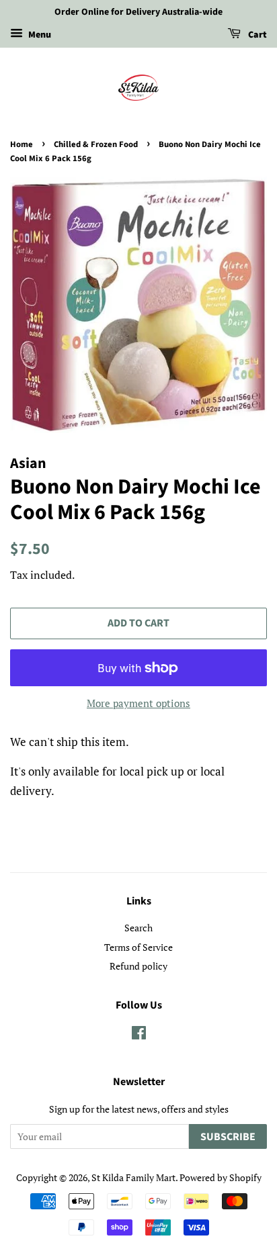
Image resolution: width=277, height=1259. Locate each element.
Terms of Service (138, 947)
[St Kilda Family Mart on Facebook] (139, 1035)
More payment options (138, 703)
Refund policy (138, 966)
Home (21, 144)
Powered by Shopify (221, 1177)
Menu (38, 35)
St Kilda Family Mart (133, 1177)
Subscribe (227, 1136)
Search (138, 927)
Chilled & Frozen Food (96, 144)
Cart (256, 35)
